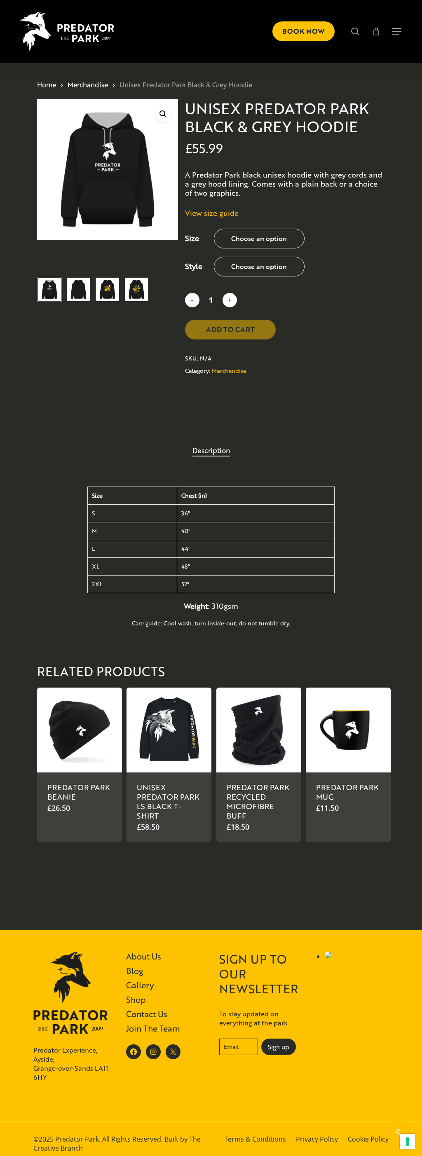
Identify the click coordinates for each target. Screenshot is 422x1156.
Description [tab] (211, 450)
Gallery (140, 985)
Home (46, 84)
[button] (397, 31)
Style (193, 266)
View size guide (212, 213)
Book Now (303, 31)
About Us (143, 956)
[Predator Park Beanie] (79, 730)
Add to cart (230, 329)
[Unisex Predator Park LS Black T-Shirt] (169, 730)
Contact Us (146, 1014)
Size (192, 238)
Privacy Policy (317, 1139)
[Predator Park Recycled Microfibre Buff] (258, 730)
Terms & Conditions (255, 1139)
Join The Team (153, 1028)
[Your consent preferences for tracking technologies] (407, 1141)
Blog (134, 970)
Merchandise (88, 84)
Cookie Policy (368, 1139)
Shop (136, 999)
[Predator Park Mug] (348, 730)
